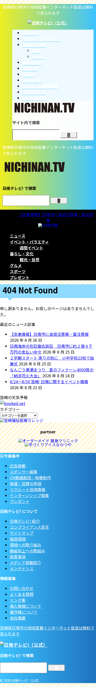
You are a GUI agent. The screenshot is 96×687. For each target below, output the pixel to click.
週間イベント (31, 248)
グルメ (16, 265)
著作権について (23, 612)
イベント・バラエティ (29, 242)
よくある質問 (21, 594)
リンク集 (18, 600)
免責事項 (18, 557)
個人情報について (25, 606)
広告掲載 (18, 466)
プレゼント (20, 277)
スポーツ (18, 271)
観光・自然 (29, 260)
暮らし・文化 (21, 254)
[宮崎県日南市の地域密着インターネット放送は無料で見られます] (48, 23)
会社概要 (18, 618)
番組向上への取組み (27, 551)
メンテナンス (21, 568)
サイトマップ (21, 533)
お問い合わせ (21, 588)
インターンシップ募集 (29, 495)
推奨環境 (18, 539)
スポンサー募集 (23, 472)
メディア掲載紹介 (25, 563)
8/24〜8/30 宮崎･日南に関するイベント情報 (49, 381)
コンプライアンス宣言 (29, 527)
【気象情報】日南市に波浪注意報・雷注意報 (49, 334)
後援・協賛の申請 (25, 483)
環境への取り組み (25, 545)
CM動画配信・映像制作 (30, 478)
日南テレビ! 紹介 (25, 521)
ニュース (17, 236)
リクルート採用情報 (27, 489)
